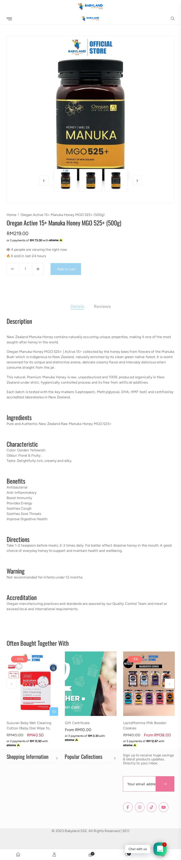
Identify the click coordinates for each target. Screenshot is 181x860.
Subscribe (165, 784)
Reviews (102, 306)
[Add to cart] (53, 711)
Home (11, 215)
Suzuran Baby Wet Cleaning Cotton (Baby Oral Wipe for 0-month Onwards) (29, 728)
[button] (172, 19)
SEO (125, 831)
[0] (126, 854)
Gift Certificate (77, 723)
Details (77, 306)
